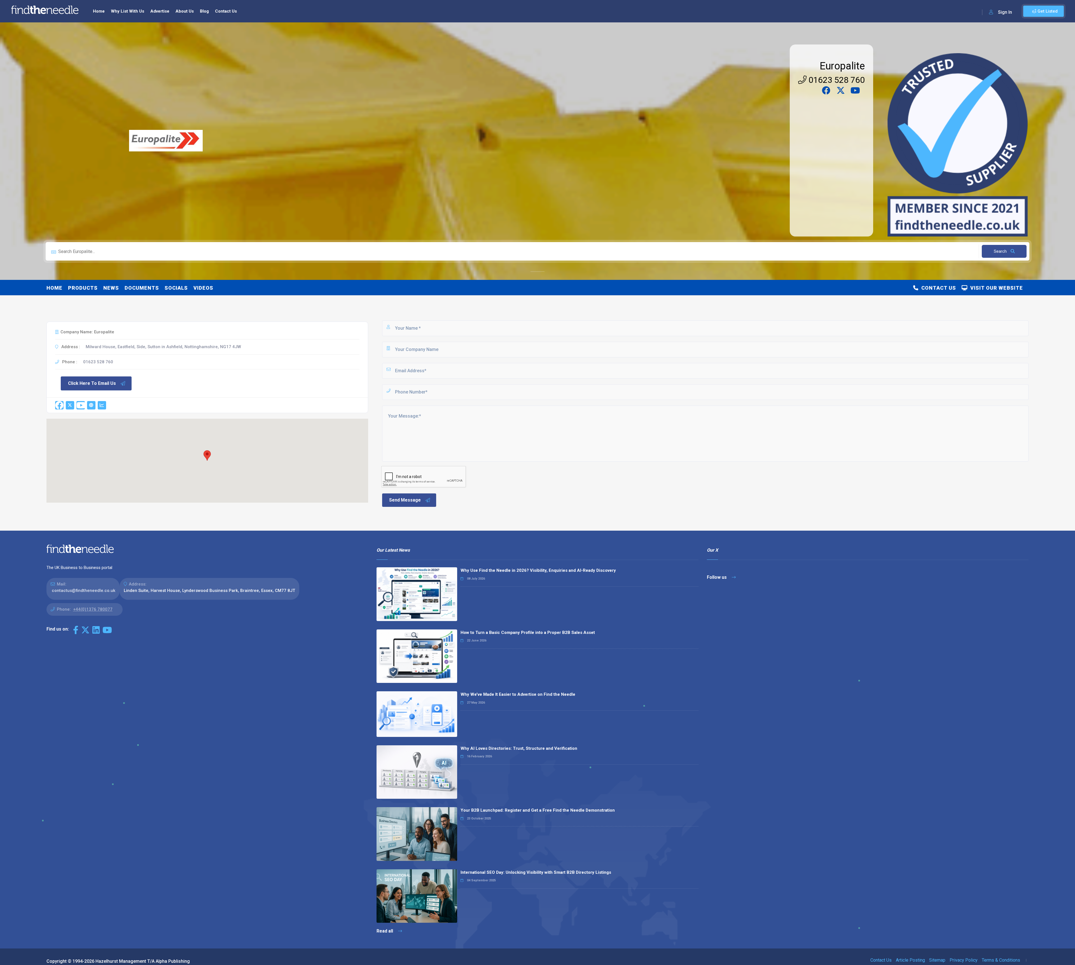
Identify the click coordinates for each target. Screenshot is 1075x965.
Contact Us (226, 11)
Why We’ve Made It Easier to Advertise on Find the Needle (518, 694)
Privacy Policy (964, 960)
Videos (203, 288)
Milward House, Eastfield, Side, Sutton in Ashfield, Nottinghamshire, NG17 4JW (163, 346)
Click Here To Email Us (92, 383)
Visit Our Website (995, 288)
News (111, 288)
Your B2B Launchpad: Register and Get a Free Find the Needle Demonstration (538, 810)
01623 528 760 (836, 80)
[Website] (91, 405)
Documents (142, 288)
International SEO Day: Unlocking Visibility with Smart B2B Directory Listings (536, 872)
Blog (204, 11)
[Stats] (102, 405)
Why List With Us (127, 11)
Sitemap (937, 960)
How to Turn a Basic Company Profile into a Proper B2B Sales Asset (528, 632)
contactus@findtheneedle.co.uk (83, 590)
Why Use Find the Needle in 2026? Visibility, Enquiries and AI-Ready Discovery (538, 570)
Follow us (717, 577)
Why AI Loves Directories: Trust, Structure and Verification (519, 748)
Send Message (405, 500)
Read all (385, 931)
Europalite (842, 66)
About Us (185, 11)
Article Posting (910, 960)
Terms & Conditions (1001, 960)
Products (83, 288)
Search (1001, 251)
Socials (176, 288)
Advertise (159, 11)
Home (99, 11)
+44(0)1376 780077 (93, 609)
